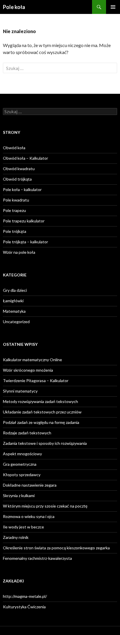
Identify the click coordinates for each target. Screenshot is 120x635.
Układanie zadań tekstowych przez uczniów (42, 411)
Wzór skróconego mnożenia (28, 370)
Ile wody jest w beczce (23, 526)
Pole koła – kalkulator (22, 189)
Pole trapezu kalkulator (24, 220)
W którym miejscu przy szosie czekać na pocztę (45, 505)
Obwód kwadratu (19, 168)
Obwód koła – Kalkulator (25, 158)
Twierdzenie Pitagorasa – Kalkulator (35, 380)
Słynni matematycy (20, 390)
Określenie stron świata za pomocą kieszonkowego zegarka (56, 547)
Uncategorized (16, 321)
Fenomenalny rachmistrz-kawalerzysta (37, 558)
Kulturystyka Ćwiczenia (24, 606)
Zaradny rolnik (16, 537)
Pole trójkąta (14, 231)
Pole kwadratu (16, 199)
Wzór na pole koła (19, 252)
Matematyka (14, 311)
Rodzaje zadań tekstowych (27, 432)
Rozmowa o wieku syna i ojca (28, 516)
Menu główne (113, 7)
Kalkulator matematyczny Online (32, 359)
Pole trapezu (14, 210)
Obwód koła (14, 147)
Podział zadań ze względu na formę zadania (41, 422)
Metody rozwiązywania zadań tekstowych (40, 401)
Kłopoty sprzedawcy (21, 474)
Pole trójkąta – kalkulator (25, 241)
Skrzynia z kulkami (19, 495)
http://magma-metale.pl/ (25, 596)
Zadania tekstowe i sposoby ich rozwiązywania (45, 443)
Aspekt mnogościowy (22, 453)
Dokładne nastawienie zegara (30, 485)
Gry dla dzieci (15, 290)
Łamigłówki (13, 300)
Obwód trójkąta (17, 179)
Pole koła (14, 7)
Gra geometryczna (19, 464)
